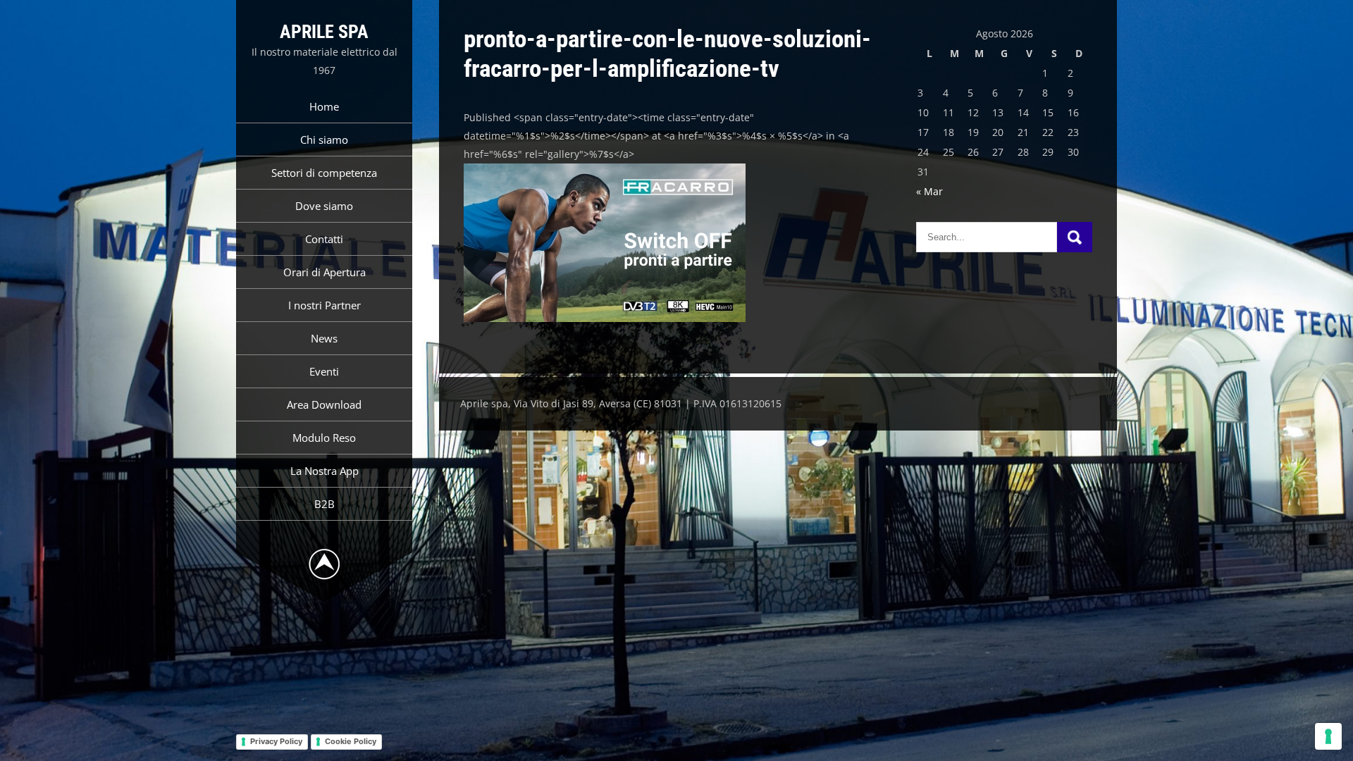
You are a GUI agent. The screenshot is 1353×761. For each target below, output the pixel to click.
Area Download (324, 404)
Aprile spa (324, 31)
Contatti (324, 239)
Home (324, 106)
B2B (324, 504)
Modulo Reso (324, 438)
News (324, 338)
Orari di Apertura (324, 272)
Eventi (324, 371)
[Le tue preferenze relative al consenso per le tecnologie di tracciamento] (1328, 736)
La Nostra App (324, 471)
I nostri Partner (324, 305)
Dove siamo (324, 206)
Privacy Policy (276, 741)
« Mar (929, 191)
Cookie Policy (350, 741)
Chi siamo (324, 139)
